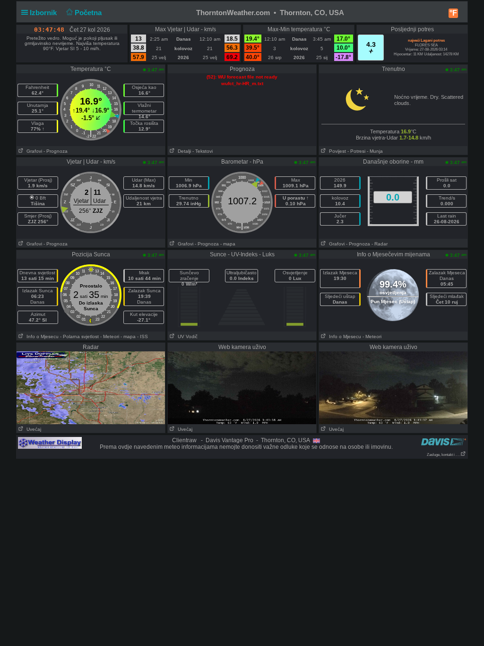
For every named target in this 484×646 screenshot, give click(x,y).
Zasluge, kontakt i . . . (443, 455)
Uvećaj (32, 429)
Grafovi (33, 151)
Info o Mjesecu (41, 336)
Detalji (183, 151)
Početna (89, 13)
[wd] (50, 442)
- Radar (380, 243)
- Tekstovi (202, 151)
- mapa (227, 243)
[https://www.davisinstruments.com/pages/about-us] (443, 441)
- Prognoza (55, 151)
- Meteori (109, 336)
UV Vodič (186, 336)
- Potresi (356, 151)
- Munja (375, 151)
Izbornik (44, 13)
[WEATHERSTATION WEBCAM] (91, 387)
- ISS (142, 336)
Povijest (336, 151)
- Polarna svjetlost (79, 336)
